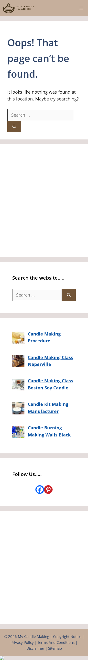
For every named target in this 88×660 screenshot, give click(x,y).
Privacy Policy (22, 642)
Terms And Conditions (56, 642)
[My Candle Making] (18, 8)
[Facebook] (39, 489)
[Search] (14, 126)
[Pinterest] (48, 489)
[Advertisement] (44, 201)
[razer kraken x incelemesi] (44, 658)
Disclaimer (35, 648)
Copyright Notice (67, 636)
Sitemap (55, 648)
